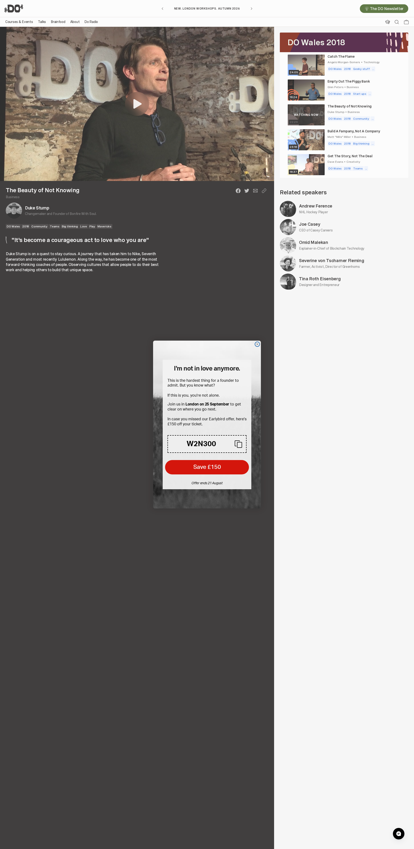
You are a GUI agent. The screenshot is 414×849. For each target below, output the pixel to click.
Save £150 (207, 467)
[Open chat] (398, 833)
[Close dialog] (257, 344)
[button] (207, 444)
